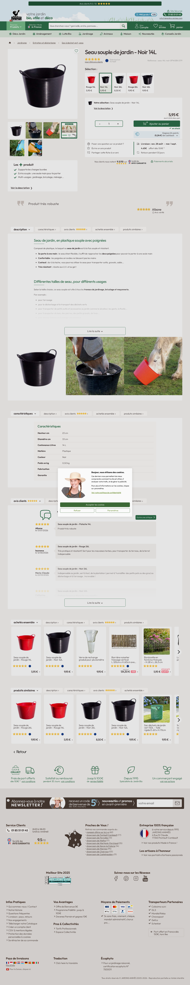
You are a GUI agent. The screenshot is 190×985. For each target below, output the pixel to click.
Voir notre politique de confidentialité (106, 492)
